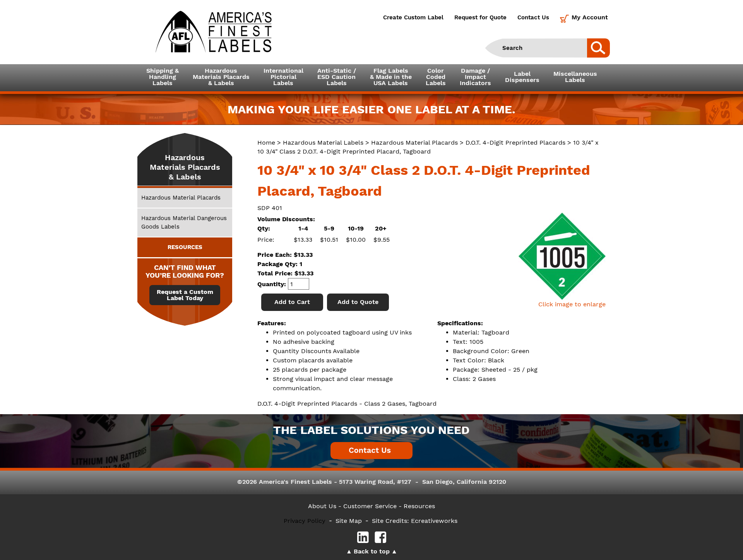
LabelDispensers (522, 77)
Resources (419, 506)
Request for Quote (480, 17)
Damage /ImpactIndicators (475, 77)
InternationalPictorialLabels (283, 77)
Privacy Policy (304, 520)
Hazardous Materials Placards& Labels (221, 77)
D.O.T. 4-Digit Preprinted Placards (515, 142)
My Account (590, 17)
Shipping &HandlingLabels (162, 77)
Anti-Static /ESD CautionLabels (336, 77)
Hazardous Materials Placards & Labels (185, 167)
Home (266, 142)
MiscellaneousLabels (575, 77)
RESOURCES (185, 247)
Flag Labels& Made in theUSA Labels (391, 77)
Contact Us (533, 17)
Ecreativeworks (434, 520)
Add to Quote (357, 302)
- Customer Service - (370, 506)
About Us (322, 506)
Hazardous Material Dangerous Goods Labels (184, 222)
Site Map (349, 520)
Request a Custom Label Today (185, 295)
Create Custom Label (413, 17)
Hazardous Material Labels (323, 142)
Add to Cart (292, 302)
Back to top (372, 551)
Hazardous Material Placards (414, 142)
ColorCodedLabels (436, 77)
